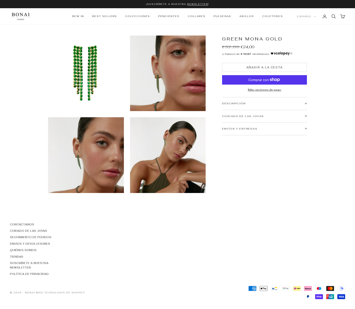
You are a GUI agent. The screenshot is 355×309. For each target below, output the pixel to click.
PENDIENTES (169, 16)
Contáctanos (22, 224)
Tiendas (16, 256)
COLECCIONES (137, 16)
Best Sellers (104, 16)
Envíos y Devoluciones (30, 244)
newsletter (197, 4)
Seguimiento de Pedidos (30, 237)
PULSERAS (222, 16)
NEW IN (78, 16)
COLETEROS (272, 16)
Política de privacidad (29, 274)
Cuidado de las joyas (28, 231)
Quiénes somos (23, 250)
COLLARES (196, 16)
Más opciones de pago (264, 89)
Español (304, 16)
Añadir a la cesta (264, 67)
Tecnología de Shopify (64, 292)
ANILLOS (246, 16)
